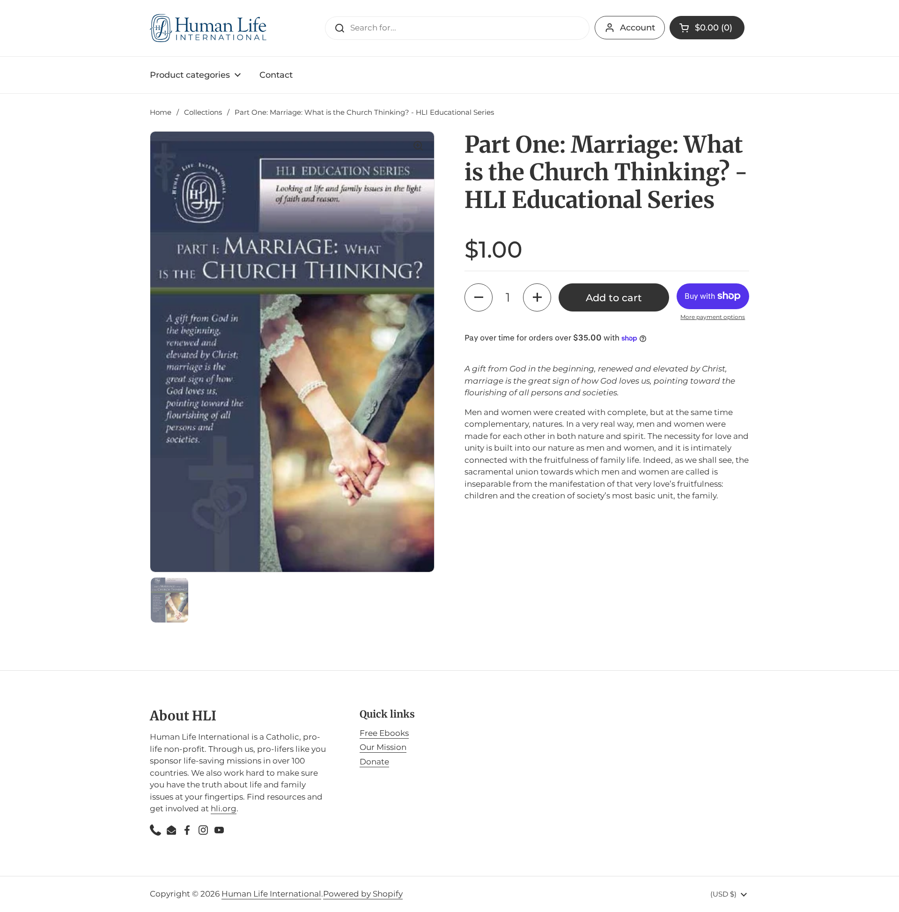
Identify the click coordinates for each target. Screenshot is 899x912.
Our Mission (383, 747)
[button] (707, 27)
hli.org (223, 808)
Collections (203, 112)
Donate (374, 761)
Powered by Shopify (363, 893)
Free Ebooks (384, 733)
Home (160, 112)
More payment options (712, 316)
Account (637, 27)
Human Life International (271, 893)
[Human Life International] (209, 28)
